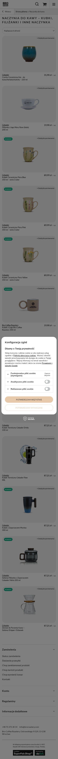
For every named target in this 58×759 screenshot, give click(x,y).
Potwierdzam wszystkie (29, 399)
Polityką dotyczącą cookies (24, 355)
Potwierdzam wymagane (29, 407)
